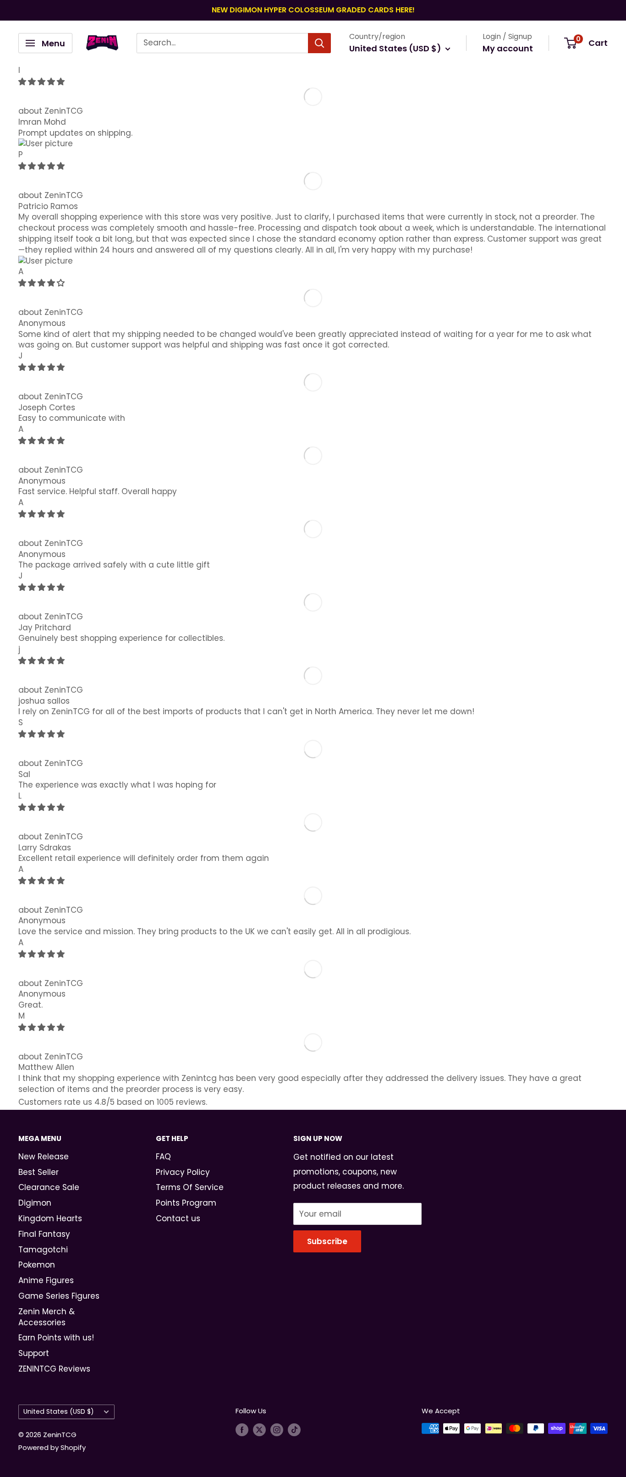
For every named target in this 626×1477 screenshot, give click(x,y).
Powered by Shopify (52, 1447)
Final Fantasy (44, 1234)
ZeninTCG (63, 110)
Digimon (34, 1202)
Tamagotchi (43, 1249)
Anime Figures (46, 1280)
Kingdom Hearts (50, 1218)
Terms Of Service (190, 1187)
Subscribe (327, 1241)
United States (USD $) (58, 1411)
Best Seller (38, 1172)
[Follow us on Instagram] (276, 1429)
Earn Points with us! (56, 1337)
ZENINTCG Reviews (54, 1368)
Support (33, 1353)
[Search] (319, 43)
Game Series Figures (58, 1295)
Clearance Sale (48, 1187)
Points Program (186, 1202)
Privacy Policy (183, 1172)
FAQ (163, 1156)
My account (508, 48)
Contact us (178, 1218)
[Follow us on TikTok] (294, 1429)
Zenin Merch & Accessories (46, 1317)
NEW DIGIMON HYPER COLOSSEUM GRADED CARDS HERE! (313, 10)
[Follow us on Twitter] (259, 1429)
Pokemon (36, 1264)
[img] (41, 81)
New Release (43, 1156)
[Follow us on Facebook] (242, 1429)
